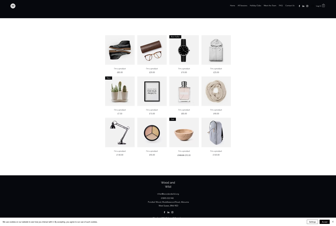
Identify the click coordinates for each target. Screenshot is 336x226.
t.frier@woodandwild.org (168, 194)
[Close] (332, 222)
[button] (323, 5)
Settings (312, 222)
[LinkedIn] (303, 6)
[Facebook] (299, 6)
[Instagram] (307, 6)
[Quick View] (120, 50)
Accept (324, 222)
